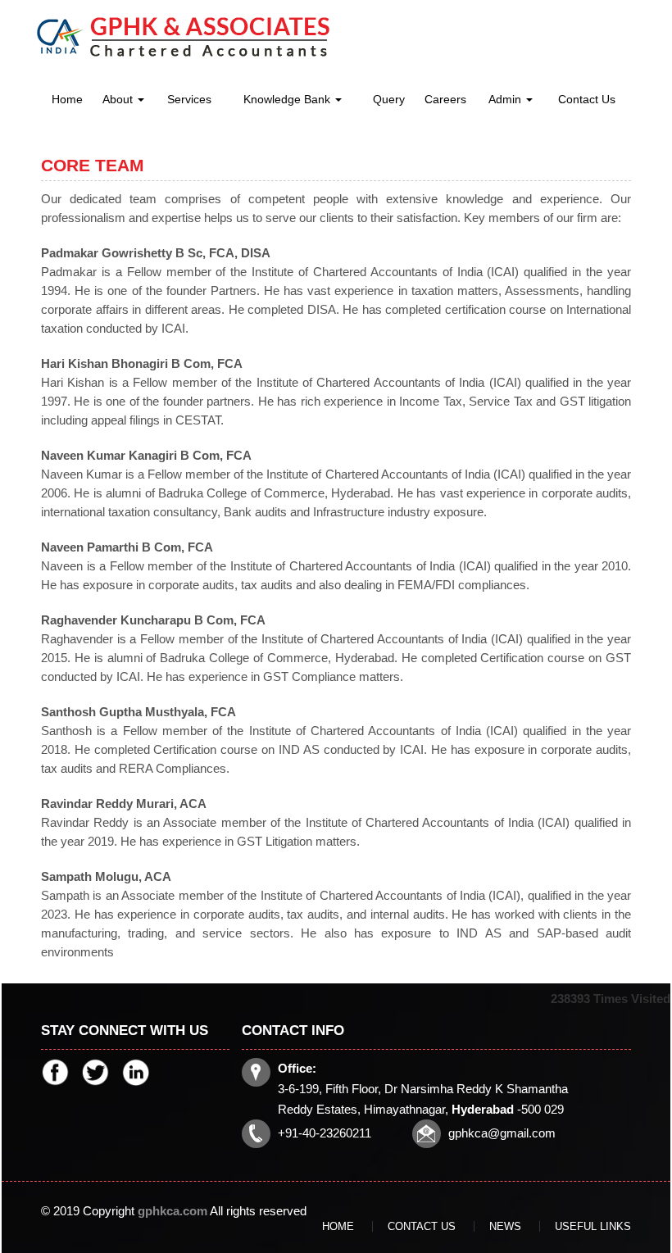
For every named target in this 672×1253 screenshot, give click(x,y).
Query (389, 99)
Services (189, 99)
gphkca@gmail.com (502, 1133)
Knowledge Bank (288, 99)
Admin (506, 99)
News (505, 1226)
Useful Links (593, 1226)
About (119, 99)
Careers (445, 99)
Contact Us (586, 99)
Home (67, 99)
